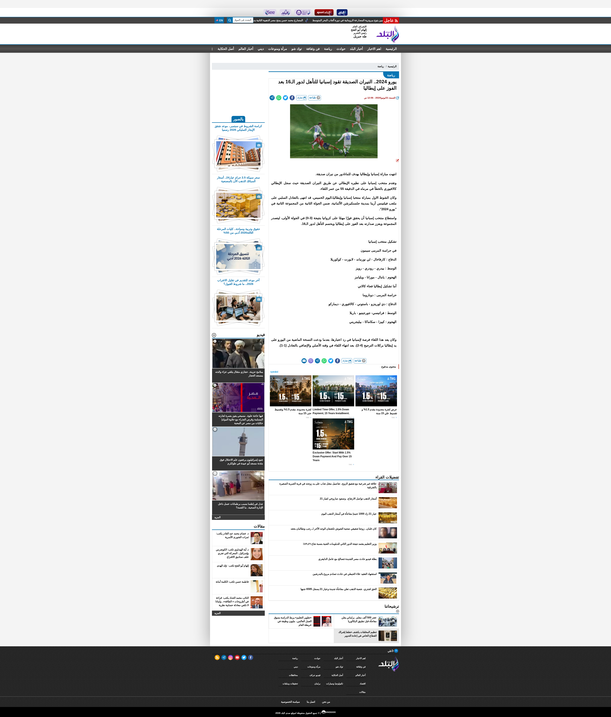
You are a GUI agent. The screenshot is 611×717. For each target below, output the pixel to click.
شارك (300, 97)
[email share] (272, 97)
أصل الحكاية (226, 48)
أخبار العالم (246, 48)
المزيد (217, 517)
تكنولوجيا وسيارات (334, 683)
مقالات (362, 692)
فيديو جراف (314, 675)
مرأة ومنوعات (277, 48)
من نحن (326, 701)
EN (221, 20)
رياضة (328, 48)
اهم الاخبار (374, 48)
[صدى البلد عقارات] (285, 12)
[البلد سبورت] (324, 12)
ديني (261, 48)
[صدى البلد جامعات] (302, 12)
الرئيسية (391, 48)
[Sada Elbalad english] (269, 12)
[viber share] (310, 360)
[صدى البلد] (387, 34)
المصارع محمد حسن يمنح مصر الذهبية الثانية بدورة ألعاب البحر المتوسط (378, 20)
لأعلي (391, 651)
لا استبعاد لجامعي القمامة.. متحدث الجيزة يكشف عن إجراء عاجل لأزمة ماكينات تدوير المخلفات (281, 20)
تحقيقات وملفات (290, 683)
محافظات (293, 675)
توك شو (296, 48)
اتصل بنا (311, 701)
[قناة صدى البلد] (342, 12)
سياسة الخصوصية (290, 701)
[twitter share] (285, 97)
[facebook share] (292, 97)
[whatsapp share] (278, 97)
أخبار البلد (356, 48)
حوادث (341, 48)
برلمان (317, 683)
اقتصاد (363, 683)
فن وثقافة (313, 48)
